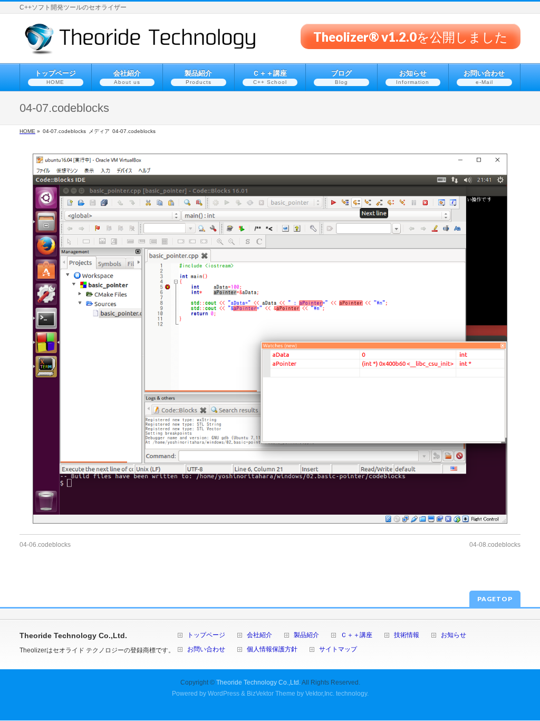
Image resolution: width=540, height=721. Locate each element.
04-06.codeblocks (45, 544)
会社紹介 (259, 635)
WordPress (223, 693)
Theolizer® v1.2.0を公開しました (410, 36)
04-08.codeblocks (494, 544)
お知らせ (453, 635)
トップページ (206, 635)
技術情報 (406, 635)
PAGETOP (495, 599)
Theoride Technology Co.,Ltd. (258, 682)
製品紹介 (306, 635)
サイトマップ (338, 649)
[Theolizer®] (141, 43)
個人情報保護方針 (272, 649)
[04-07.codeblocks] (270, 339)
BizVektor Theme (271, 693)
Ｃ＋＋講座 (356, 635)
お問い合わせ (206, 649)
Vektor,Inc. (319, 693)
